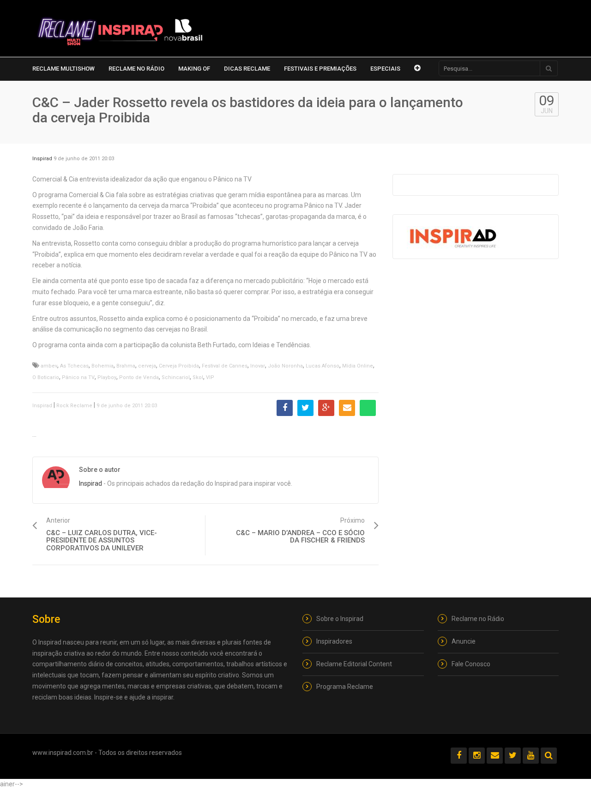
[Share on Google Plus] (326, 408)
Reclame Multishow (63, 68)
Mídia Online (357, 366)
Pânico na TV (78, 377)
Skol (198, 377)
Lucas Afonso (322, 366)
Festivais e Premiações (320, 68)
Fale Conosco (471, 664)
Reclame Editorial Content (354, 664)
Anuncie (464, 641)
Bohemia (102, 366)
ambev (49, 366)
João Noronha (285, 366)
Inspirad (42, 159)
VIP (210, 377)
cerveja (147, 366)
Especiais (385, 68)
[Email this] (347, 408)
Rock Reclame (74, 406)
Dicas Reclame (247, 68)
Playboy (106, 377)
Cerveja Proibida (179, 366)
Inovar (257, 366)
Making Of (194, 68)
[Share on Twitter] (305, 408)
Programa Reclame (344, 686)
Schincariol (176, 377)
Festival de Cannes (224, 366)
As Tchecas (74, 366)
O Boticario (45, 377)
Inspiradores (334, 641)
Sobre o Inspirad (339, 618)
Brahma (125, 366)
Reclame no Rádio (136, 68)
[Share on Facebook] (285, 408)
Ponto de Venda (139, 377)
